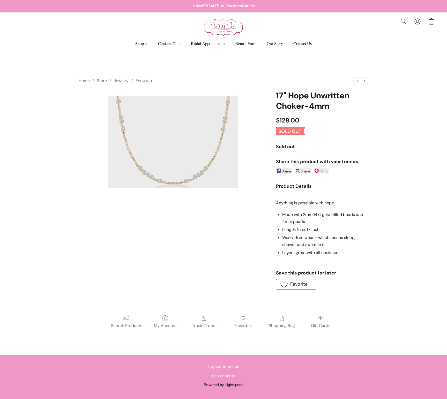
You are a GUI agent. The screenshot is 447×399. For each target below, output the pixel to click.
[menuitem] (357, 81)
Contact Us (302, 43)
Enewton (144, 80)
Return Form (245, 43)
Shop (140, 43)
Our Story (275, 43)
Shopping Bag (282, 325)
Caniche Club (169, 43)
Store (102, 80)
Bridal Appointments (208, 43)
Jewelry (121, 80)
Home (84, 80)
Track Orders (204, 325)
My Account (165, 325)
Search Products (126, 325)
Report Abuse (223, 376)
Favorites (243, 325)
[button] (223, 26)
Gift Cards (320, 325)
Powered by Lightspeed (223, 385)
